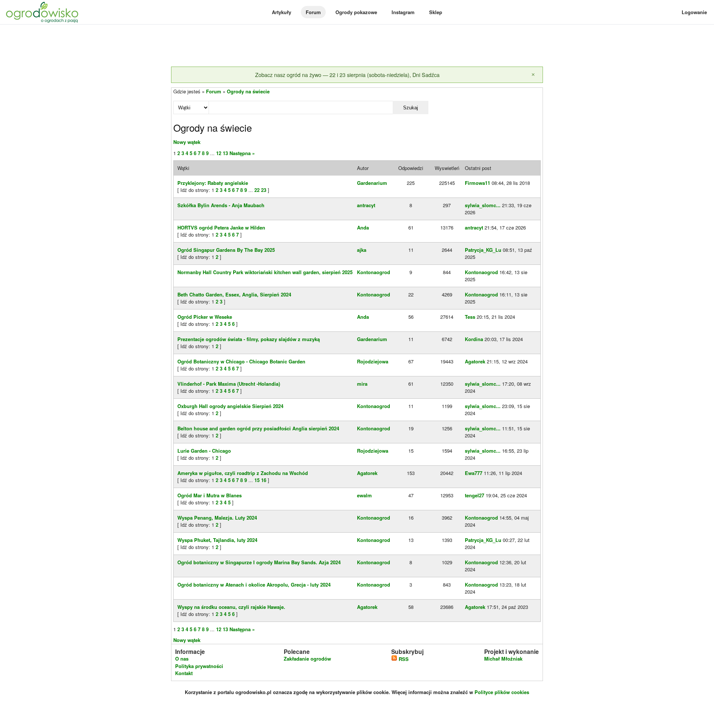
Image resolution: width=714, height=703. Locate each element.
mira (362, 383)
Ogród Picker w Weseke (204, 316)
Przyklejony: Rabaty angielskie (212, 182)
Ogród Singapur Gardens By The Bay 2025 (226, 249)
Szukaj (410, 107)
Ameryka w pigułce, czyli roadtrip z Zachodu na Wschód (242, 472)
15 (257, 480)
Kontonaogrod (373, 272)
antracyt (366, 205)
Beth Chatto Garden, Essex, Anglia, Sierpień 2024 (234, 294)
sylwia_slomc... (483, 205)
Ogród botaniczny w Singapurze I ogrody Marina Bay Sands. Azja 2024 (259, 562)
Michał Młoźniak (503, 658)
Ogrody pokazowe (356, 12)
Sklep (435, 12)
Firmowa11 (477, 182)
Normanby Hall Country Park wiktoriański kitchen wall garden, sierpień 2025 (265, 272)
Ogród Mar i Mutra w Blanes (209, 495)
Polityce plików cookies (502, 692)
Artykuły (281, 12)
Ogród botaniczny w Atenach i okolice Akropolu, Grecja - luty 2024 (254, 584)
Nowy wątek (186, 141)
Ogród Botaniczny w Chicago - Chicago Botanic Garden (241, 361)
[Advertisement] (357, 46)
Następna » (242, 153)
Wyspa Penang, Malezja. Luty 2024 (217, 517)
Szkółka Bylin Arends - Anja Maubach (220, 205)
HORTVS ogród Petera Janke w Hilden (221, 227)
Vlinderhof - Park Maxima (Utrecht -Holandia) (228, 383)
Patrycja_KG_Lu (483, 249)
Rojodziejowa (372, 361)
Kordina (474, 339)
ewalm (364, 495)
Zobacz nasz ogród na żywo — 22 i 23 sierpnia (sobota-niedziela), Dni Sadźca (347, 74)
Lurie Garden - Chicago (204, 450)
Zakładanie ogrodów (307, 658)
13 (225, 153)
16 (263, 480)
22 (257, 189)
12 (218, 153)
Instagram (403, 12)
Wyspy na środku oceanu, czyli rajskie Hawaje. (231, 606)
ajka (361, 249)
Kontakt (184, 673)
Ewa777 (473, 472)
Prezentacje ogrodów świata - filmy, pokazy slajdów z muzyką (248, 339)
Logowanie (694, 12)
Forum (313, 12)
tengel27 (474, 495)
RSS (403, 658)
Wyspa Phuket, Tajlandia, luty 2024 (217, 539)
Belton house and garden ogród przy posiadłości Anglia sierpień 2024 (258, 428)
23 (263, 189)
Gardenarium (372, 182)
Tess (470, 316)
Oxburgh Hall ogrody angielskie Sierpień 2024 (230, 406)
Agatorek (475, 361)
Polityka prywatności (199, 666)
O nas (182, 658)
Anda (363, 227)
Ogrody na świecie (248, 91)
